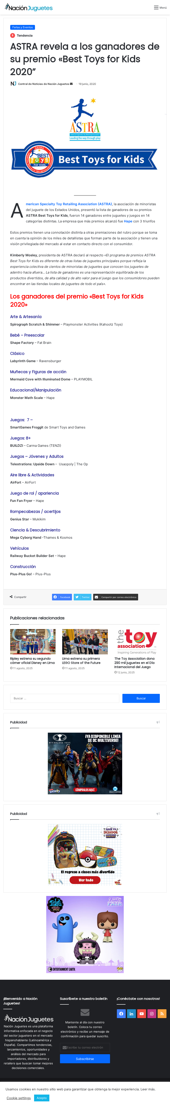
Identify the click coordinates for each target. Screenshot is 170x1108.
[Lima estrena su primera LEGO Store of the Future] (85, 641)
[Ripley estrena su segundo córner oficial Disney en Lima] (33, 641)
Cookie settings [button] (19, 1098)
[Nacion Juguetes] (28, 7)
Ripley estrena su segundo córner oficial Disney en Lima (32, 660)
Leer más (148, 1089)
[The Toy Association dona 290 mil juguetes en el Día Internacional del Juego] (137, 642)
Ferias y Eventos (22, 27)
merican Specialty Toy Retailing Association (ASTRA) (69, 204)
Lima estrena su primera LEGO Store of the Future (81, 660)
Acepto (42, 1098)
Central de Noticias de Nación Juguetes (43, 84)
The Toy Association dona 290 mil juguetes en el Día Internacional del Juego (134, 662)
